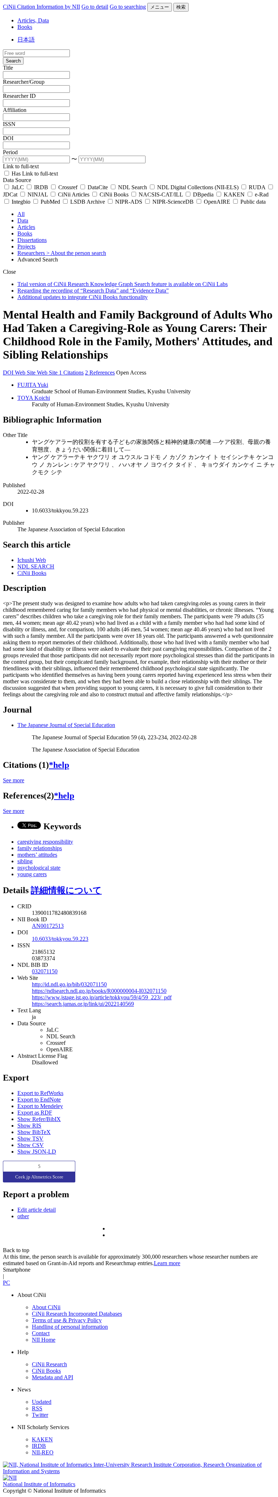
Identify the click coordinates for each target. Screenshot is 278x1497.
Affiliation (14, 110)
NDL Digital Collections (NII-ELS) (198, 187)
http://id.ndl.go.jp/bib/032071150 (69, 984)
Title (8, 68)
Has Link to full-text (34, 173)
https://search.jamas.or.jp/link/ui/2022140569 (83, 1004)
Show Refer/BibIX (39, 1119)
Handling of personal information (70, 1327)
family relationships (39, 848)
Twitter (40, 1415)
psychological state (38, 868)
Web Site (26, 372)
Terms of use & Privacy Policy (67, 1320)
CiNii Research (49, 1364)
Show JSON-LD (36, 1151)
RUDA (257, 187)
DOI (8, 138)
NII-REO (43, 1452)
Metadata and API (52, 1377)
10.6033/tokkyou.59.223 (60, 939)
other (23, 1216)
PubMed (50, 202)
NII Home (43, 1340)
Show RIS (29, 1125)
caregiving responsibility (45, 842)
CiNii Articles (73, 194)
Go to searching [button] (128, 7)
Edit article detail (36, 1210)
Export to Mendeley (40, 1106)
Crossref (68, 187)
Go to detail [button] (94, 7)
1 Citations (71, 372)
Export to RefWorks (40, 1093)
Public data (252, 202)
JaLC (17, 187)
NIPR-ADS (129, 202)
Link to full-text (21, 166)
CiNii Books (114, 194)
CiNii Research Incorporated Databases (77, 1314)
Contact (41, 1333)
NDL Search (132, 187)
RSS (37, 1408)
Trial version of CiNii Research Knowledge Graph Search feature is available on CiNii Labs (122, 284)
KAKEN (234, 194)
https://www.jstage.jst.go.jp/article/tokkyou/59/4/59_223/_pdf (102, 997)
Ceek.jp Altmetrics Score (39, 1177)
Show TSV (30, 1138)
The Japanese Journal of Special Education (66, 725)
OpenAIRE (217, 202)
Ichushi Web (31, 560)
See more (13, 780)
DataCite (97, 187)
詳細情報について (66, 890)
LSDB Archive (87, 202)
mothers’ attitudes (37, 855)
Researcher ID (19, 96)
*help (59, 765)
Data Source (17, 180)
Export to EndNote (39, 1099)
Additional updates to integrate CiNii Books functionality (82, 297)
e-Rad (261, 194)
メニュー (159, 7)
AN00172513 (48, 926)
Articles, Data (33, 20)
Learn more (167, 1263)
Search (13, 61)
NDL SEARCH (35, 566)
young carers (32, 874)
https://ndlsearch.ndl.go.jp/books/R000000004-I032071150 (99, 991)
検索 (181, 7)
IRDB (41, 187)
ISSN (9, 124)
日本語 (26, 39)
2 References (100, 372)
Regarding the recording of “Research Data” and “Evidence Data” (93, 290)
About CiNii (46, 1307)
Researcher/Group (24, 82)
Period (10, 152)
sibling (25, 861)
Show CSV (30, 1145)
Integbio (21, 202)
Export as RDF (34, 1112)
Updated (41, 1402)
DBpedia (203, 194)
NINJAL (37, 194)
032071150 (45, 971)
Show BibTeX (34, 1132)
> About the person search (76, 253)
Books (24, 27)
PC (6, 1283)
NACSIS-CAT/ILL (160, 194)
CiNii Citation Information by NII (41, 7)
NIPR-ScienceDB (173, 202)
